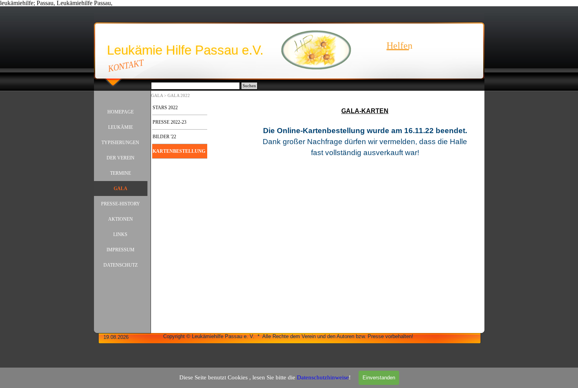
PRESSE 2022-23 (169, 122)
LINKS (120, 234)
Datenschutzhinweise (323, 377)
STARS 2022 (165, 107)
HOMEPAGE (120, 112)
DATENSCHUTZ (120, 265)
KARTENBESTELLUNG (179, 151)
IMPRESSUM (120, 250)
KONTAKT (126, 65)
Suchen (249, 86)
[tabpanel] (365, 155)
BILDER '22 (164, 136)
